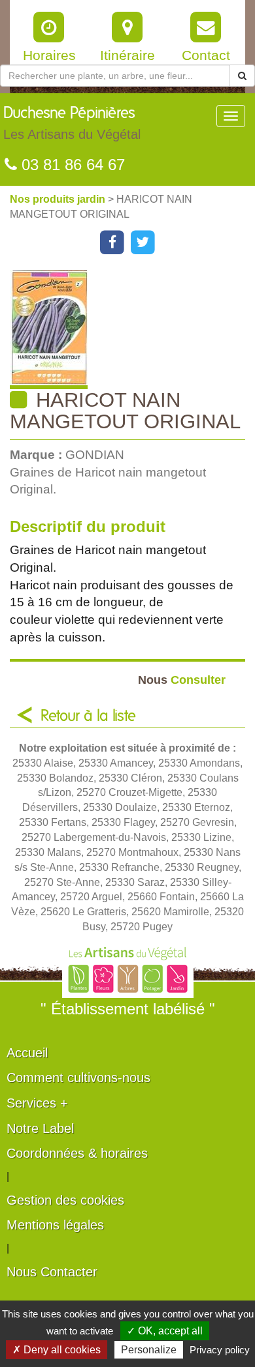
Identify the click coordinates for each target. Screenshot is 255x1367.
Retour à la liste (88, 716)
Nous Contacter (52, 1272)
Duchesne (72, 123)
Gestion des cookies (65, 1200)
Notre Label (40, 1128)
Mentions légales (55, 1225)
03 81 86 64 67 (71, 164)
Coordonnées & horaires (77, 1153)
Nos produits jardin (59, 199)
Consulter (182, 679)
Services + (37, 1103)
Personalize (149, 1349)
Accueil (27, 1053)
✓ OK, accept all (165, 1330)
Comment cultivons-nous (78, 1077)
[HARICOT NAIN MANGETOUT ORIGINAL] (132, 329)
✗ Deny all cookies (56, 1349)
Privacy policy (220, 1349)
